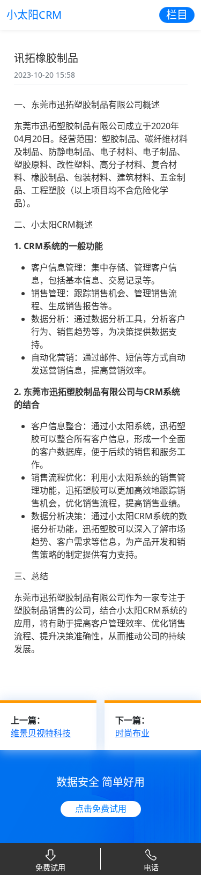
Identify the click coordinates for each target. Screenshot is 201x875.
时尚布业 (132, 733)
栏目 (177, 15)
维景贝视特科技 (41, 733)
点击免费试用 (100, 808)
